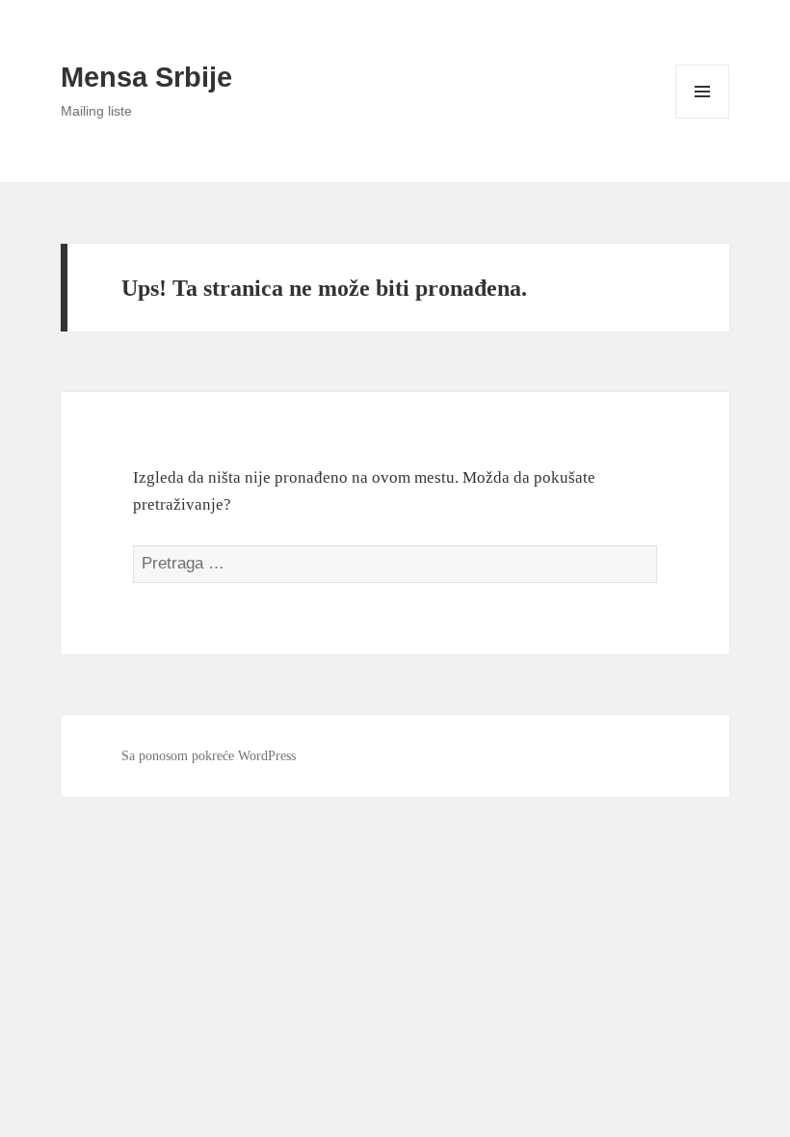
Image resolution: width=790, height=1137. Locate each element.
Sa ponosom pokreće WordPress (208, 756)
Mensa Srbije (146, 77)
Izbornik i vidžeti (702, 118)
